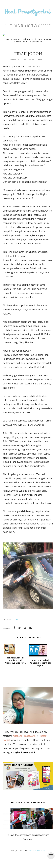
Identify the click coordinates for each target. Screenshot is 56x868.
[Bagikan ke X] (19, 628)
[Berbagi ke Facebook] (14, 628)
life (17, 619)
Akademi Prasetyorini (24, 736)
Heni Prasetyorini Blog (37, 851)
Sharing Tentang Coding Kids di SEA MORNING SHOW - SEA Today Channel (28, 40)
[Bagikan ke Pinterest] (25, 628)
